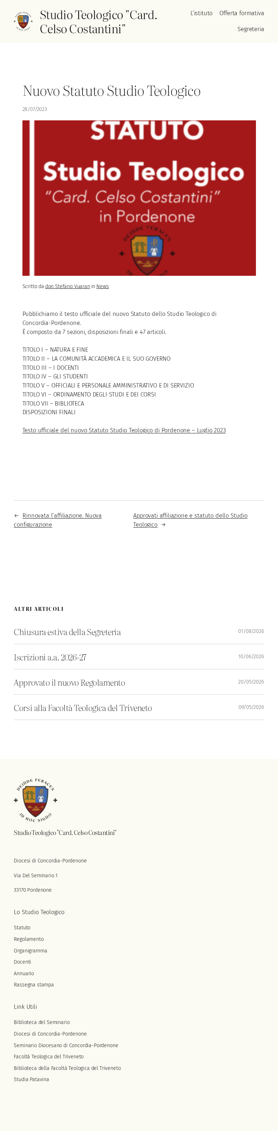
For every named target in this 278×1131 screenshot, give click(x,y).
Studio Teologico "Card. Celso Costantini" (99, 21)
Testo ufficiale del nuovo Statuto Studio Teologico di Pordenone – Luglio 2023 (124, 430)
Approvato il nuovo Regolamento (69, 682)
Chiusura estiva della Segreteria (67, 631)
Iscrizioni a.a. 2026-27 (50, 656)
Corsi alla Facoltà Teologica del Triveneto (83, 707)
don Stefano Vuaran (67, 286)
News (102, 286)
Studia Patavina (31, 1079)
